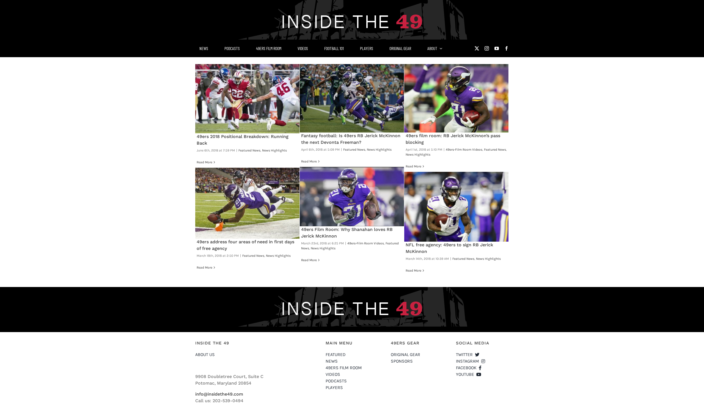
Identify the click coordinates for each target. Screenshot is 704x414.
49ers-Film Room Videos (464, 149)
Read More (204, 162)
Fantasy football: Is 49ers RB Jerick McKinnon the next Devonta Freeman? (352, 98)
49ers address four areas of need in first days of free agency (247, 203)
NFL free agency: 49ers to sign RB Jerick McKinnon (456, 207)
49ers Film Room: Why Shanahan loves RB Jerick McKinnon (352, 197)
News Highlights (274, 150)
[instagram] (487, 48)
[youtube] (496, 48)
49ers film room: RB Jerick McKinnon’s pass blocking (456, 98)
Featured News (249, 150)
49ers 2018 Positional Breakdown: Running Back (247, 99)
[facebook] (506, 48)
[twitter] (477, 48)
